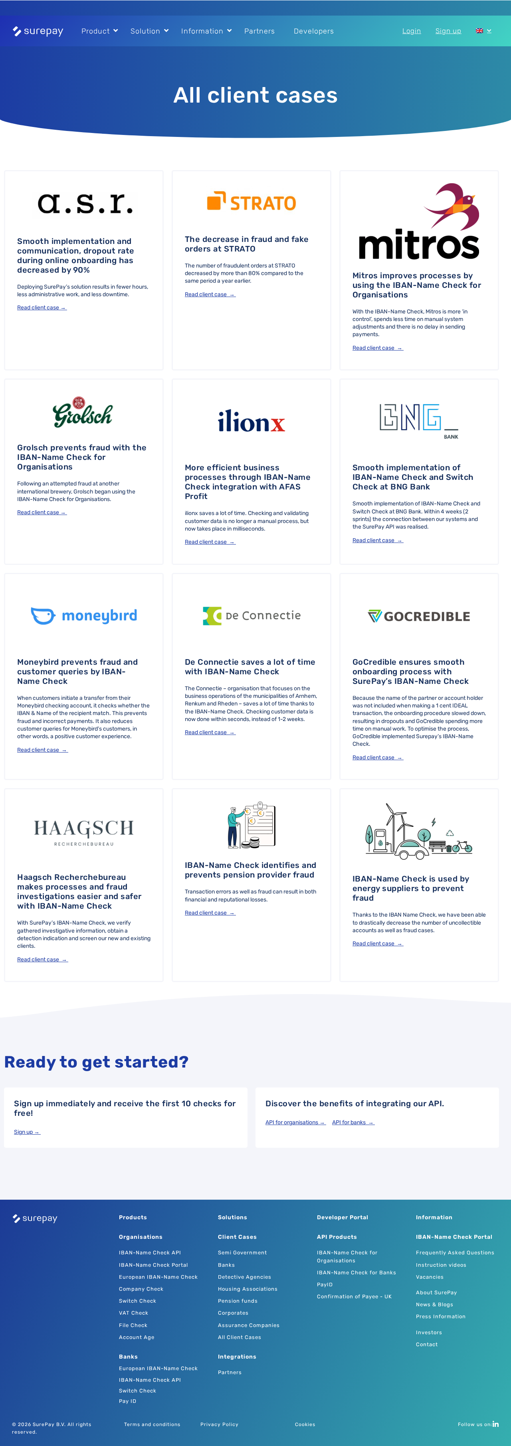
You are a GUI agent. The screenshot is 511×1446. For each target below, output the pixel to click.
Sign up (448, 31)
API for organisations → (295, 1122)
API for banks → (353, 1122)
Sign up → (27, 1132)
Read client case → (42, 307)
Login (411, 31)
